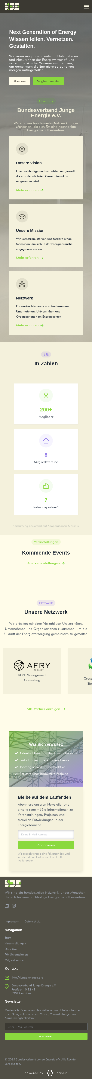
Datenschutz (32, 921)
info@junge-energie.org (27, 977)
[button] (86, 6)
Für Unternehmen (16, 954)
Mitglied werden (15, 960)
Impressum (12, 921)
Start (8, 937)
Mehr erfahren (27, 190)
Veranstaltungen (15, 943)
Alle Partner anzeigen (43, 709)
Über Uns (11, 949)
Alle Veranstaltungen (43, 563)
